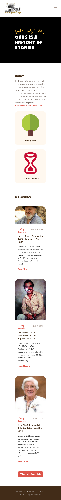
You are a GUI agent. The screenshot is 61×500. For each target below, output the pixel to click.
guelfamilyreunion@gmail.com (28, 106)
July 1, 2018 (38, 326)
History (21, 229)
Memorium (21, 232)
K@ (26, 491)
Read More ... (24, 269)
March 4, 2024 (36, 229)
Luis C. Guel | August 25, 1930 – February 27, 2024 (30, 239)
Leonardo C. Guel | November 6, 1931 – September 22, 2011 (28, 335)
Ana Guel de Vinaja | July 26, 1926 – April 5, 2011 (30, 428)
